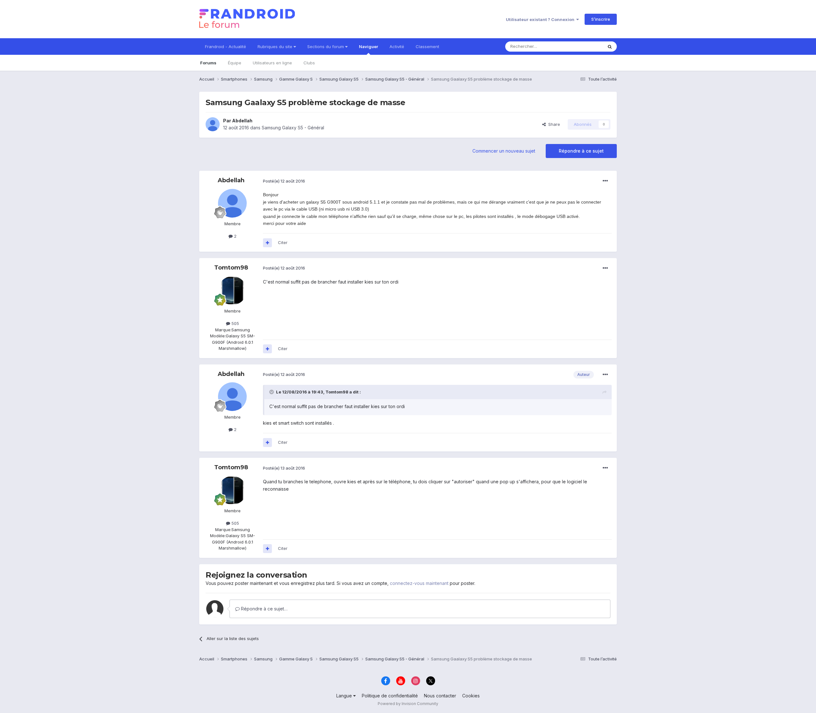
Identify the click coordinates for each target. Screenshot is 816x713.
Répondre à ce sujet (581, 151)
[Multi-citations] (267, 242)
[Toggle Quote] (272, 391)
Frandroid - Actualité (225, 46)
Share (553, 124)
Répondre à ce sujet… (264, 608)
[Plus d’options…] (605, 181)
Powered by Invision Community (408, 703)
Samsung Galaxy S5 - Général (293, 127)
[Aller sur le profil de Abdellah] (213, 124)
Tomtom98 (231, 267)
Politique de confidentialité (390, 695)
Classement (427, 46)
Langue (344, 695)
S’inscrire (600, 19)
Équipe (234, 62)
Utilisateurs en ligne (272, 62)
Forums (208, 62)
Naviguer (368, 46)
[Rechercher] (610, 46)
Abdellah (242, 120)
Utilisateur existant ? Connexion (541, 19)
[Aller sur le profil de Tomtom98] (232, 290)
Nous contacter (440, 695)
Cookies (471, 695)
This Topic (584, 46)
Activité (397, 46)
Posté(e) (284, 181)
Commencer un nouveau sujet (503, 151)
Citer (283, 242)
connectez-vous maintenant (419, 583)
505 (234, 323)
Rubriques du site (276, 46)
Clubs (309, 62)
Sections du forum (326, 46)
